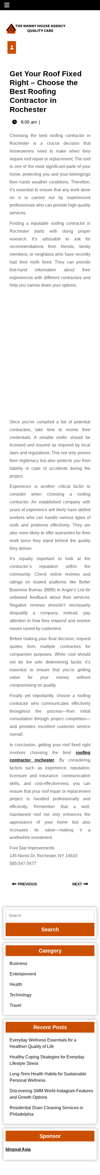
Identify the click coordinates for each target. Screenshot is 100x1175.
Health (16, 984)
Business (18, 963)
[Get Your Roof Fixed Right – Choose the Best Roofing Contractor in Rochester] (20, 47)
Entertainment (23, 974)
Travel (15, 1005)
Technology (20, 995)
